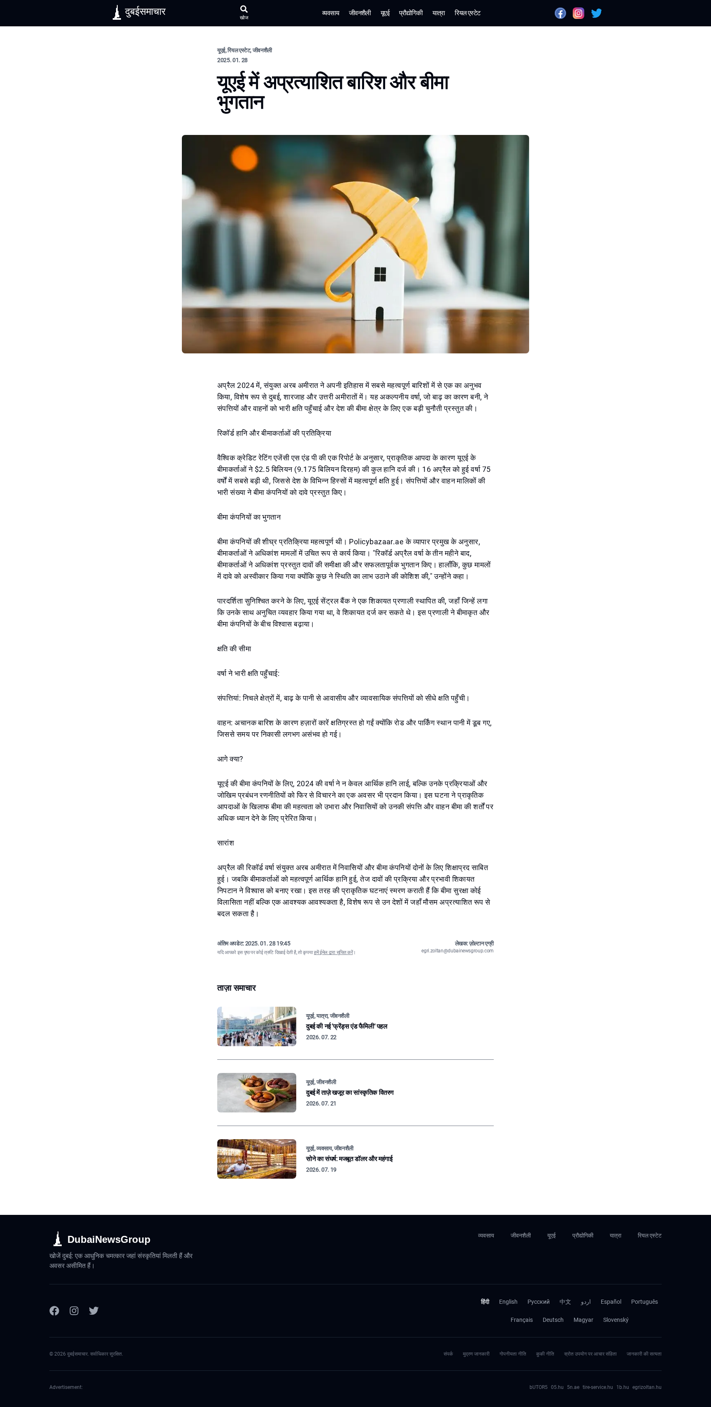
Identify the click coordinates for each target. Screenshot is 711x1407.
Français (522, 1319)
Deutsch (553, 1319)
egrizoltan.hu (647, 1387)
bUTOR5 (539, 1387)
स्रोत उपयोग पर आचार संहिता (590, 1354)
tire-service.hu (598, 1387)
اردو (586, 1301)
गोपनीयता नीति (513, 1354)
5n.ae (573, 1387)
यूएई (385, 13)
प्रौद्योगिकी (411, 13)
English (508, 1301)
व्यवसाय (330, 13)
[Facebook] (54, 1311)
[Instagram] (74, 1311)
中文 (565, 1301)
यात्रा (438, 13)
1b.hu (622, 1387)
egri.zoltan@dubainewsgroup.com (457, 951)
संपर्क (448, 1354)
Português (644, 1301)
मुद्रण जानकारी (476, 1354)
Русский (538, 1301)
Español (611, 1301)
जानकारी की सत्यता (644, 1354)
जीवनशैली (360, 13)
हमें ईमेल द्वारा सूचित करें (333, 952)
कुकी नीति (545, 1354)
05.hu (557, 1387)
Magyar (583, 1319)
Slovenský (616, 1319)
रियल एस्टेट (467, 13)
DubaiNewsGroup (109, 1239)
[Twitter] (94, 1311)
